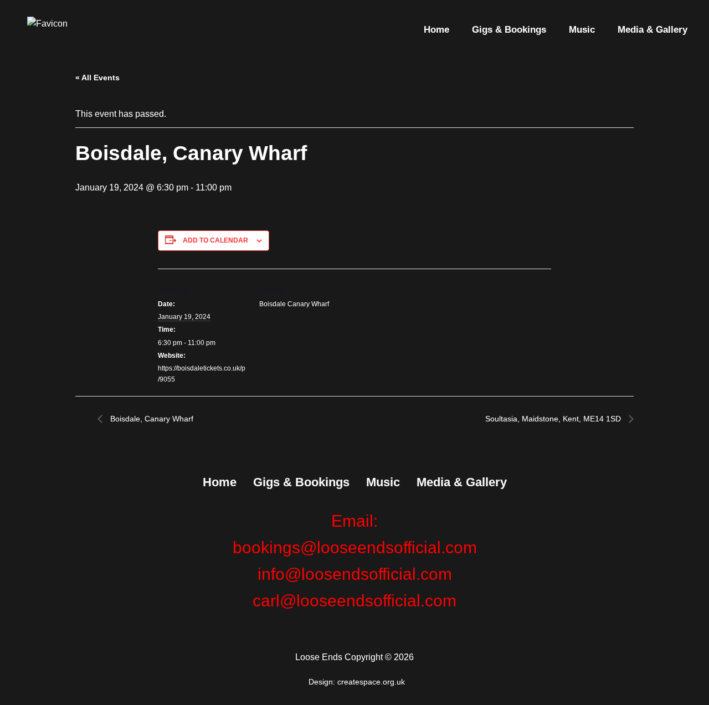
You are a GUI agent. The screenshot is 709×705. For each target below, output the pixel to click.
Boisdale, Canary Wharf (150, 418)
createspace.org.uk (372, 681)
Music (582, 29)
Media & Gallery (652, 29)
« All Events (97, 77)
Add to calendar (215, 240)
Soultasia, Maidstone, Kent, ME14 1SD (554, 418)
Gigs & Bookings (509, 29)
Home (436, 29)
